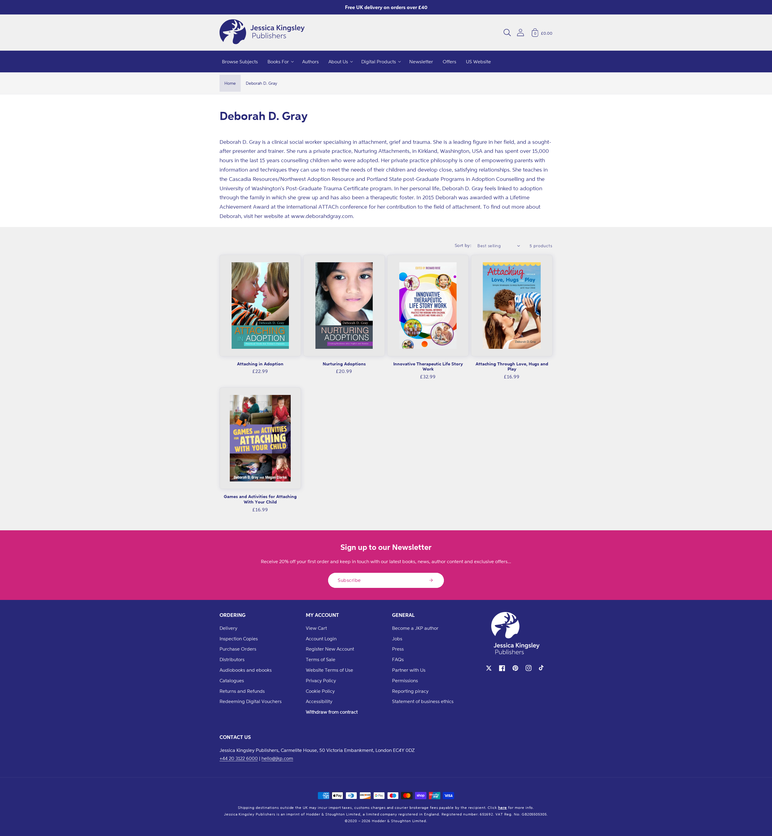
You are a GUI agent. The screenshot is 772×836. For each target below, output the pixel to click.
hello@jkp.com (277, 758)
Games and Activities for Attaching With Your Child (260, 499)
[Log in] (520, 32)
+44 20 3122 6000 (239, 758)
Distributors (232, 659)
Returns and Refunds (242, 691)
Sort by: (463, 245)
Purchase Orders (238, 648)
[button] (507, 32)
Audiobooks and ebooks (246, 670)
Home (230, 83)
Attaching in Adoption (260, 363)
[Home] (262, 32)
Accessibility (319, 701)
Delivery (228, 628)
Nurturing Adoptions (344, 363)
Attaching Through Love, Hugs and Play (512, 366)
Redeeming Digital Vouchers (251, 701)
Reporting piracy (410, 691)
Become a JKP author (415, 628)
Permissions (405, 680)
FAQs (398, 659)
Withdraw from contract (332, 712)
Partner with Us (409, 670)
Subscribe (349, 580)
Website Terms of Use (329, 670)
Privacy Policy (321, 680)
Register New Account (330, 648)
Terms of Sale (320, 659)
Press (398, 648)
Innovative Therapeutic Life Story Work (428, 366)
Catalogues (232, 680)
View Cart (316, 628)
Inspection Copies (239, 638)
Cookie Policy (320, 691)
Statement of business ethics (423, 701)
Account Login (321, 638)
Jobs (397, 638)
